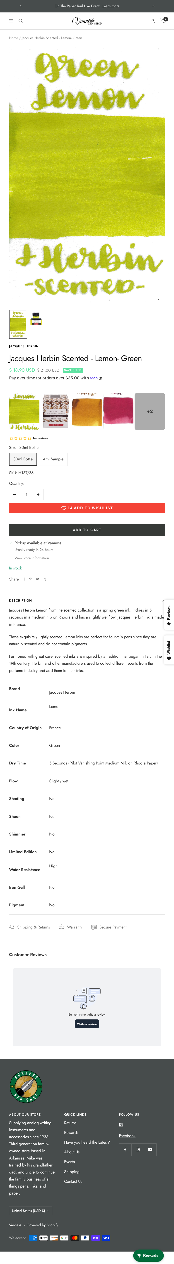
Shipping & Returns (33, 927)
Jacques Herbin (24, 346)
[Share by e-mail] (45, 579)
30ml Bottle (23, 459)
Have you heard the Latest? (87, 1142)
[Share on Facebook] (24, 579)
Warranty (74, 927)
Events (69, 1162)
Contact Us (73, 1181)
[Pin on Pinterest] (30, 579)
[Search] (21, 21)
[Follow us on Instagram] (137, 1149)
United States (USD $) (28, 1210)
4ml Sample (53, 459)
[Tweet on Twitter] (37, 579)
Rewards (71, 1132)
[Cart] (162, 21)
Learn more (110, 6)
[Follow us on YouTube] (150, 1149)
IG (121, 1125)
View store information (31, 558)
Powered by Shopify (42, 1225)
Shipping (72, 1172)
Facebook (127, 1136)
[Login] (153, 21)
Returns (70, 1123)
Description (20, 600)
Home (13, 37)
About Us (72, 1152)
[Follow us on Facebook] (125, 1149)
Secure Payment (112, 927)
